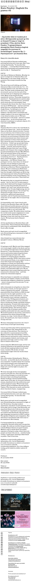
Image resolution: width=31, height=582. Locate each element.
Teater (17, 472)
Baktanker (5, 472)
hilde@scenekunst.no (13, 567)
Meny (27, 1)
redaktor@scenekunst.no (14, 560)
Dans (11, 472)
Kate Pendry (4, 6)
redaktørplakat (21, 540)
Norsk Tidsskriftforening (16, 543)
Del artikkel (6, 490)
